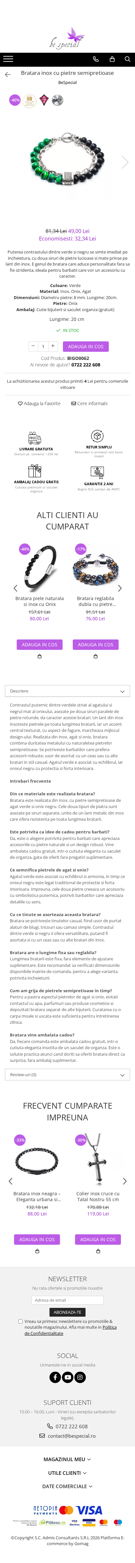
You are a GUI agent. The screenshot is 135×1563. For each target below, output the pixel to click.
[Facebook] (55, 1377)
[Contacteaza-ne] (95, 59)
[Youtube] (67, 1377)
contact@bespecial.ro (71, 1436)
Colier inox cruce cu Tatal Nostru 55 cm (98, 1196)
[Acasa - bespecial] (67, 38)
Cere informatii (91, 403)
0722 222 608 (71, 1426)
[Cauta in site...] (127, 59)
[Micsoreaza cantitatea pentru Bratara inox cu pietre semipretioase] (33, 346)
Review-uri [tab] (23, 1074)
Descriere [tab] (19, 691)
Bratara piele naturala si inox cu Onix (39, 601)
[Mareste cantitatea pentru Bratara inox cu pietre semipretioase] (53, 346)
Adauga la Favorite (42, 403)
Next (125, 162)
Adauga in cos (86, 346)
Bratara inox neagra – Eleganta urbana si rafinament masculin (37, 1196)
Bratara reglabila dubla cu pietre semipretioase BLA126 (95, 601)
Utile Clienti (65, 1473)
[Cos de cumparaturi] (112, 59)
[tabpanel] (67, 155)
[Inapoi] (5, 74)
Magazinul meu (65, 1459)
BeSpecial (67, 82)
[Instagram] (80, 1377)
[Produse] (9, 61)
